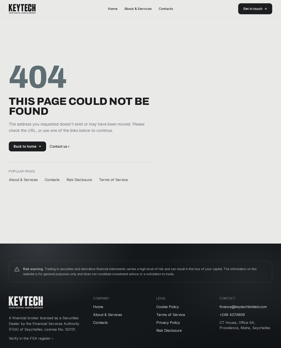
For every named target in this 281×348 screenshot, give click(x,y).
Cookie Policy (167, 307)
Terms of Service (113, 180)
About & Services (138, 9)
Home (112, 9)
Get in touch (252, 9)
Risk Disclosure (79, 180)
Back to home (25, 146)
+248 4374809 (232, 314)
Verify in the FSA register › (31, 338)
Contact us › (59, 146)
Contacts (166, 9)
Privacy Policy (168, 322)
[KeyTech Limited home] (22, 9)
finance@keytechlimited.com (243, 307)
